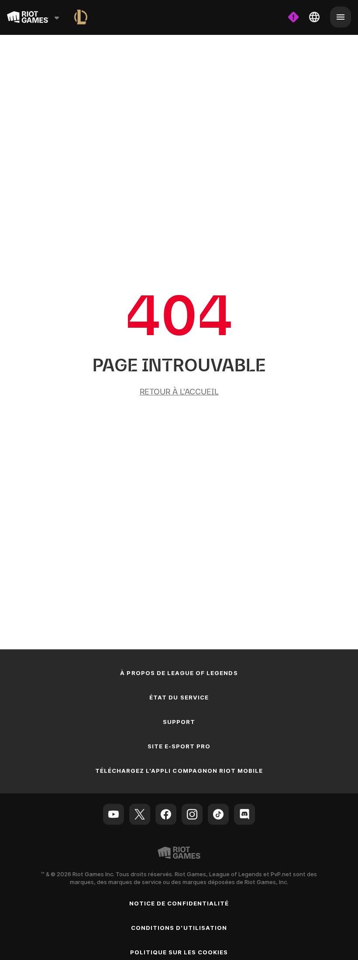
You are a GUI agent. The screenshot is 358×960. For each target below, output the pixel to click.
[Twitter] (139, 814)
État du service (179, 697)
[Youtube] (113, 814)
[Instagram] (192, 814)
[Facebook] (166, 814)
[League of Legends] (81, 17)
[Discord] (244, 814)
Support (179, 721)
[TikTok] (218, 814)
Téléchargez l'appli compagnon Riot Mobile (179, 770)
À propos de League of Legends (179, 672)
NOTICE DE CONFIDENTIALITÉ (179, 903)
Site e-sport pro (179, 746)
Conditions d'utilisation (179, 927)
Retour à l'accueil (179, 391)
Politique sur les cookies (179, 952)
